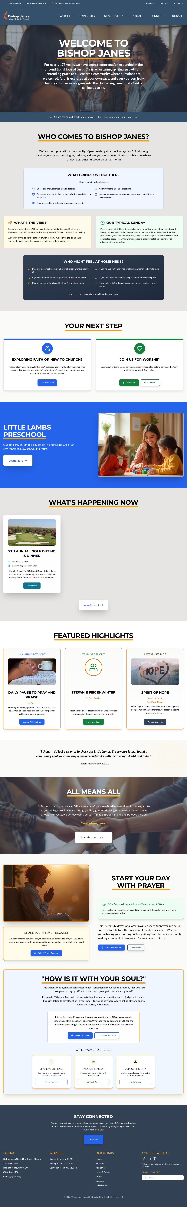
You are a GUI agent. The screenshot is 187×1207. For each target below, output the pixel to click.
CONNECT (157, 15)
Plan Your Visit (47, 382)
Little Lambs (102, 1185)
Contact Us (93, 1139)
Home (99, 1159)
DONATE (177, 15)
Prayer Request (51, 1082)
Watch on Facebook (113, 947)
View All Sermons (155, 722)
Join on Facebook (81, 1035)
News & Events (103, 1172)
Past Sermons (150, 382)
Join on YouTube (108, 1035)
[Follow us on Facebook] (143, 1159)
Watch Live (131, 382)
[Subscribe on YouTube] (149, 1159)
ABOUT (137, 15)
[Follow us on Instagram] (154, 1159)
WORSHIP (65, 15)
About (99, 1176)
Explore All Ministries (32, 722)
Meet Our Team (94, 722)
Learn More (32, 585)
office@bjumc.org (12, 1176)
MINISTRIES (88, 15)
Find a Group (135, 1082)
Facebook (150, 3)
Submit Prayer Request (48, 953)
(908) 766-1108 (10, 1172)
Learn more (127, 116)
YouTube (164, 3)
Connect (100, 1180)
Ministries (101, 1167)
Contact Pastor (93, 1082)
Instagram (178, 3)
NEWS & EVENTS (113, 15)
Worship (100, 1163)
